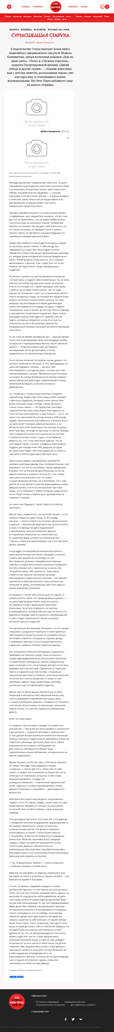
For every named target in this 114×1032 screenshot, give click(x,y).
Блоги (68, 16)
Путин (49, 19)
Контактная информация (47, 1001)
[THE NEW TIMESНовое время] (55, 6)
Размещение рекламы (75, 1001)
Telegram (20, 977)
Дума (64, 19)
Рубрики (38, 6)
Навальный (97, 16)
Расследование (58, 16)
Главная (25, 6)
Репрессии (38, 16)
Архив (84, 6)
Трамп (106, 16)
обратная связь (38, 996)
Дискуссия (17, 16)
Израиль (87, 16)
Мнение (8, 16)
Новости (73, 6)
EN (102, 7)
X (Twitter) (13, 977)
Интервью (27, 16)
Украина (78, 16)
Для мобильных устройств (83, 1004)
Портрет (47, 16)
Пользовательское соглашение (50, 1004)
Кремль (57, 19)
